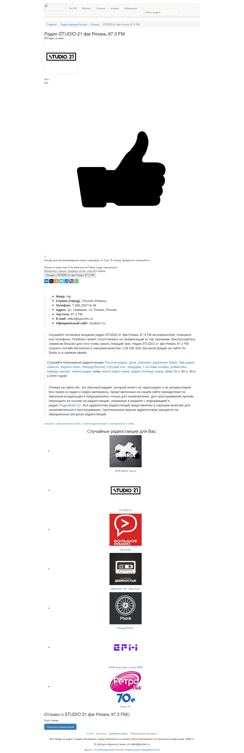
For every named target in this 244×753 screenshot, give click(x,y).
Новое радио (81, 371)
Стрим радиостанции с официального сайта (108, 423)
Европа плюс (70, 366)
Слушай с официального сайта (62, 423)
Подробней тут (70, 405)
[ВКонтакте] (46, 281)
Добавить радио (118, 733)
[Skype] (61, 281)
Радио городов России (74, 24)
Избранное (130, 8)
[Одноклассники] (56, 281)
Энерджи (134, 366)
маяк (126, 371)
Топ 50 (72, 8)
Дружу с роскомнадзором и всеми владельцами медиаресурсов (122, 749)
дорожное (160, 362)
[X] (51, 281)
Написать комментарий (60, 727)
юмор (159, 371)
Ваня (173, 362)
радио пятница (142, 371)
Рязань (95, 24)
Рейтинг (86, 8)
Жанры (115, 8)
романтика (178, 366)
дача (132, 362)
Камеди (52, 371)
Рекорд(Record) (93, 366)
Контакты (101, 733)
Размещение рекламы (143, 733)
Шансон (53, 366)
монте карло (111, 371)
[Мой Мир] (66, 281)
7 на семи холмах (156, 366)
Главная (52, 24)
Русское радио (116, 362)
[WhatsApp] (76, 281)
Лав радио (186, 362)
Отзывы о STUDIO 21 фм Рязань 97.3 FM (70, 275)
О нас (90, 733)
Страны (100, 8)
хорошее (144, 362)
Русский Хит (116, 366)
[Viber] (71, 281)
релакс (65, 371)
